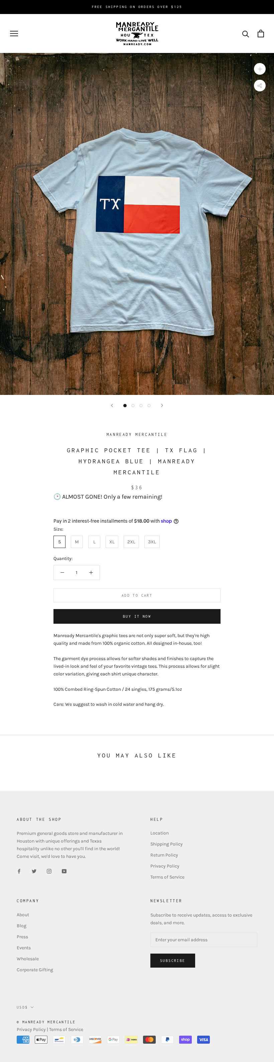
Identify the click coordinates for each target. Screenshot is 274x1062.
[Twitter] (34, 871)
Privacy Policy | (33, 1029)
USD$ (22, 1007)
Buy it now (137, 616)
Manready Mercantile (137, 434)
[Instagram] (49, 871)
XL (112, 542)
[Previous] (112, 405)
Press (22, 937)
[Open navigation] (14, 33)
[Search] (245, 33)
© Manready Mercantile (46, 1022)
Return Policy (164, 855)
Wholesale (28, 959)
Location (159, 833)
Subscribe (172, 961)
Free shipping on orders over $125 (137, 7)
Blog (21, 926)
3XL (152, 542)
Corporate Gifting (35, 970)
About (23, 915)
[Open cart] (261, 33)
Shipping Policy (166, 844)
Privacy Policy (164, 866)
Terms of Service (167, 877)
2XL (131, 542)
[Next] (162, 405)
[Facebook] (19, 871)
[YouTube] (64, 871)
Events (24, 948)
